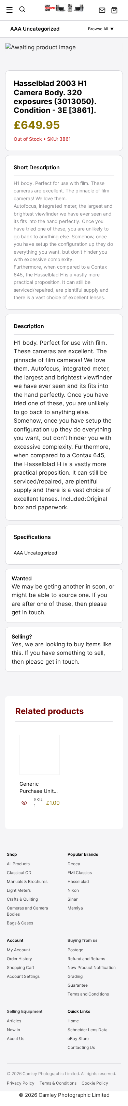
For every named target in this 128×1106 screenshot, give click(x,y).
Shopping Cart (20, 967)
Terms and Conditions (88, 994)
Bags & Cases (20, 922)
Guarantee (78, 985)
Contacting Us (81, 1047)
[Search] (22, 10)
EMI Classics (80, 872)
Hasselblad (78, 881)
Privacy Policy (20, 1083)
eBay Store (78, 1038)
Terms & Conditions (58, 1083)
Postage (75, 949)
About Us (15, 1038)
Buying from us (83, 940)
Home (73, 1020)
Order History (19, 958)
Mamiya (75, 908)
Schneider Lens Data (88, 1029)
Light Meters (19, 890)
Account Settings (23, 976)
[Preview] (24, 802)
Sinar (72, 899)
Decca (74, 863)
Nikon (73, 890)
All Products (18, 863)
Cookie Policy (95, 1083)
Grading (75, 976)
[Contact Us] (102, 10)
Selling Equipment (25, 1011)
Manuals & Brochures (27, 881)
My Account (18, 949)
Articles (14, 1020)
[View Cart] (114, 10)
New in (13, 1029)
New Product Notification (92, 967)
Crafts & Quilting (22, 899)
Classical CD (19, 872)
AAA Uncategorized (34, 28)
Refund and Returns (86, 958)
